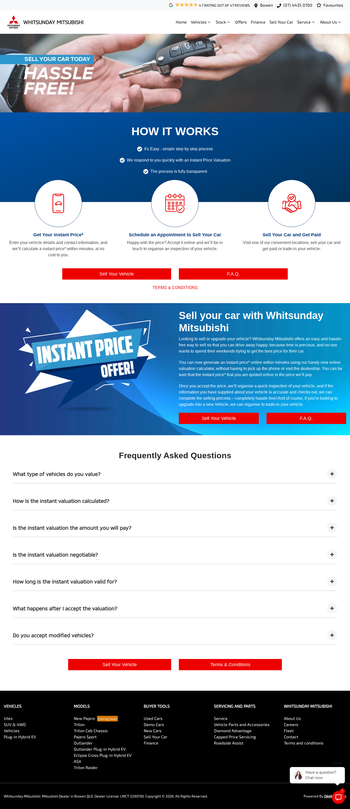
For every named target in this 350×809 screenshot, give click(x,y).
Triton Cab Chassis (91, 730)
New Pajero (84, 718)
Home (181, 21)
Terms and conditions (303, 742)
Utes (8, 718)
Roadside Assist (228, 742)
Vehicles (199, 21)
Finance (258, 21)
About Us (328, 21)
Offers (241, 21)
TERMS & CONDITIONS (175, 287)
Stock (221, 21)
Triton (79, 724)
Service (304, 21)
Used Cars (153, 718)
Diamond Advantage (233, 730)
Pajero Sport (85, 736)
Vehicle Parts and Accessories (242, 724)
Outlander (83, 742)
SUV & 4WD (15, 724)
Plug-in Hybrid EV (20, 736)
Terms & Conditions (230, 664)
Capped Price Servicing (235, 736)
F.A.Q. (233, 273)
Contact (291, 736)
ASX (77, 761)
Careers (291, 724)
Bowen (266, 5)
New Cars (152, 730)
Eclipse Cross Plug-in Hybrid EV (103, 755)
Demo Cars (154, 724)
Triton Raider (86, 767)
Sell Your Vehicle (116, 273)
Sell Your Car (281, 21)
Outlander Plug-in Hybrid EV (100, 749)
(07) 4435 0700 (297, 5)
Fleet (289, 730)
